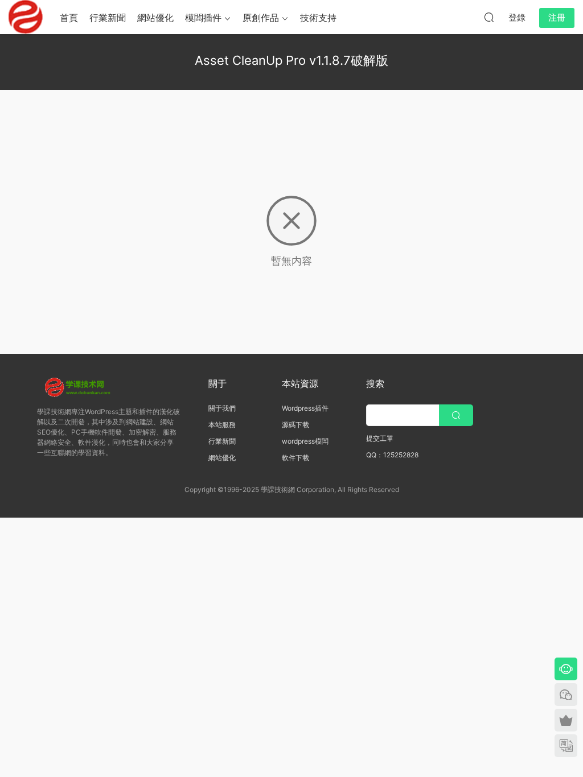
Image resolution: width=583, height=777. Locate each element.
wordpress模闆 (305, 441)
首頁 (69, 17)
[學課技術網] (26, 17)
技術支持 (318, 17)
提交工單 (379, 438)
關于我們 (222, 408)
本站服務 (222, 424)
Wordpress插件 (305, 408)
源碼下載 (295, 424)
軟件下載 (295, 457)
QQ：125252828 (392, 455)
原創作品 (261, 17)
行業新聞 (107, 17)
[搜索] (489, 17)
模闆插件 (203, 17)
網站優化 (155, 17)
